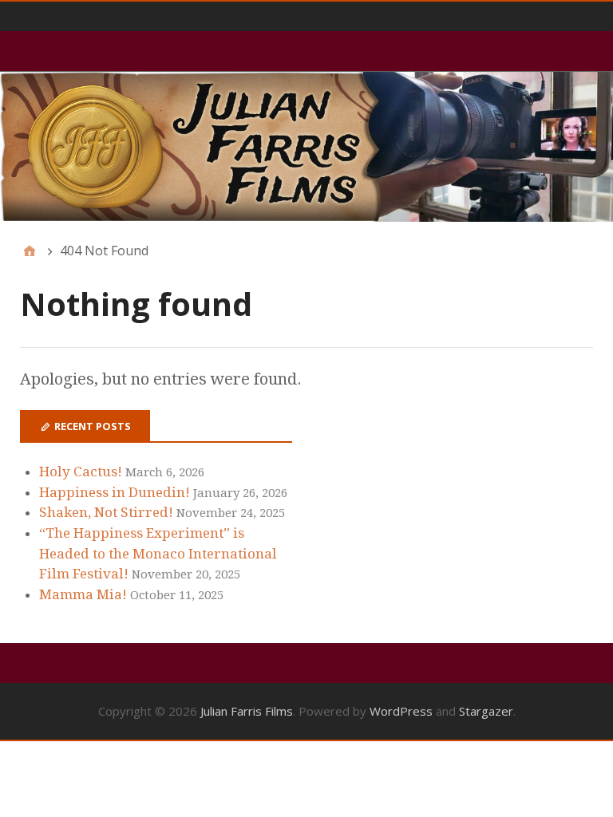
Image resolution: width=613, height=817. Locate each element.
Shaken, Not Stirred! (106, 512)
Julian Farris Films (246, 711)
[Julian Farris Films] (306, 147)
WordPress (401, 711)
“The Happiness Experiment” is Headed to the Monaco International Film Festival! (158, 553)
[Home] (29, 250)
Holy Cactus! (80, 472)
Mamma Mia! (83, 594)
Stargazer (486, 711)
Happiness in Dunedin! (114, 492)
